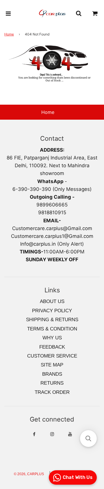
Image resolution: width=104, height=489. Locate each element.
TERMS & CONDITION (52, 329)
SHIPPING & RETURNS (52, 319)
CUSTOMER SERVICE (52, 356)
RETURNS (52, 383)
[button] (88, 438)
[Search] (78, 13)
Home (9, 34)
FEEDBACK (52, 347)
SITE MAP (52, 365)
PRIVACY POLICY (52, 310)
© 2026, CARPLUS (29, 474)
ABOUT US (52, 301)
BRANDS (52, 374)
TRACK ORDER (52, 392)
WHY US (52, 338)
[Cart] (95, 13)
